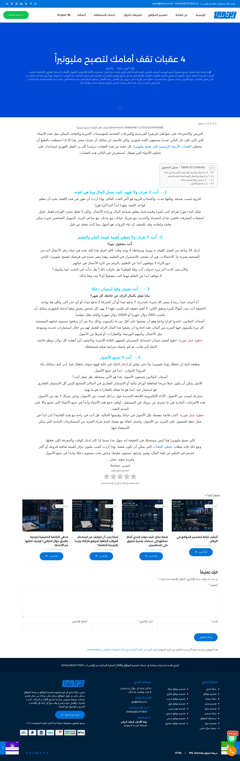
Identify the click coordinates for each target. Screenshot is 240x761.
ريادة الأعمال (105, 79)
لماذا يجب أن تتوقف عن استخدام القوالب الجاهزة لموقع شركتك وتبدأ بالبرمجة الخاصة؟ (96, 541)
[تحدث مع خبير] (232, 751)
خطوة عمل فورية (145, 79)
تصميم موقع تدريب (176, 699)
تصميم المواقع (47, 692)
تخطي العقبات (201, 79)
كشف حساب (143, 83)
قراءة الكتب (32, 79)
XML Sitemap (196, 753)
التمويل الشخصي (176, 75)
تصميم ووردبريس (176, 708)
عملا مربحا (58, 79)
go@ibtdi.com (139, 702)
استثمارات (98, 72)
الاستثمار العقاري (53, 72)
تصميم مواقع (210, 694)
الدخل (164, 75)
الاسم (214, 621)
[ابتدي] (225, 15)
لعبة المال (131, 83)
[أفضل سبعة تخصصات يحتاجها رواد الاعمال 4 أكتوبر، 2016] (9, 747)
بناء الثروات (69, 75)
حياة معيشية (160, 79)
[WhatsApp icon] (35, 4)
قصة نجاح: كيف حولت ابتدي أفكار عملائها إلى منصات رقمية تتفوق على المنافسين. (147, 541)
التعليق (213, 585)
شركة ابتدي (211, 689)
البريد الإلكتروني (144, 621)
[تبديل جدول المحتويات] (210, 168)
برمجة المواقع (30, 692)
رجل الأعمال (118, 79)
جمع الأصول (188, 79)
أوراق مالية (121, 72)
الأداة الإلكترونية (85, 72)
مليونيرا (108, 83)
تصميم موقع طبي (176, 703)
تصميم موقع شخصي (175, 723)
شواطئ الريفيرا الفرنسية (87, 79)
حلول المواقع (64, 696)
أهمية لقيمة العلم (135, 72)
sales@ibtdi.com (161, 3)
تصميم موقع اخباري (175, 713)
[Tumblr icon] (12, 4)
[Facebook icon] (31, 4)
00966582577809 (185, 3)
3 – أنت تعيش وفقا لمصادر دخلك (196, 180)
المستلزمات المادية (85, 75)
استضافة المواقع (208, 718)
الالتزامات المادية (37, 72)
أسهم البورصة (167, 72)
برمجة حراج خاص (208, 728)
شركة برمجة (210, 699)
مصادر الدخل (119, 83)
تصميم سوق (210, 723)
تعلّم (108, 68)
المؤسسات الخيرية (103, 75)
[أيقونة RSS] (7, 4)
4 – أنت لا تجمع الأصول (201, 183)
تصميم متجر (210, 703)
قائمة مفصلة (46, 79)
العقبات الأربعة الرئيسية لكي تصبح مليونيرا (132, 75)
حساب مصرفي (174, 79)
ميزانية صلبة (98, 83)
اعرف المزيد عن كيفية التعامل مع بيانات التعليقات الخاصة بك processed (122, 649)
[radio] (133, 476)
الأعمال (66, 72)
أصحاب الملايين (152, 72)
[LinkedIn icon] (21, 4)
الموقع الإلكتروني (79, 621)
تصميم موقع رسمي (176, 718)
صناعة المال (69, 79)
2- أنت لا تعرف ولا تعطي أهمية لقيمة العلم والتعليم (190, 176)
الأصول (73, 72)
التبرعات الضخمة (206, 75)
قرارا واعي (155, 83)
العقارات (156, 75)
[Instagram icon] (16, 4)
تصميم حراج (210, 708)
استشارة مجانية (16, 15)
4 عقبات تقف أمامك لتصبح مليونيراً (191, 72)
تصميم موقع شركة (176, 689)
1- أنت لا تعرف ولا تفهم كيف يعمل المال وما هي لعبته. (188, 172)
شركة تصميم (210, 713)
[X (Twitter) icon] (26, 4)
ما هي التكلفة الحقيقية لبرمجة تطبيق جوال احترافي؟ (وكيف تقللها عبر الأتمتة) (46, 541)
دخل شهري (130, 79)
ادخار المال (109, 72)
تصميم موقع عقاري (176, 694)
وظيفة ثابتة (85, 83)
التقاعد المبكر (191, 75)
